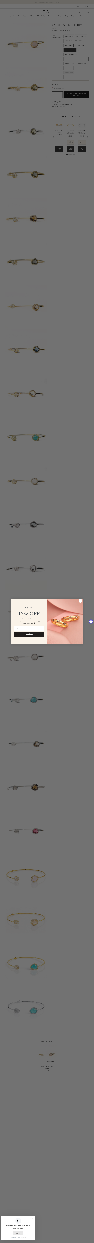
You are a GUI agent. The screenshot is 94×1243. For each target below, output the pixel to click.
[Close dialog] (80, 601)
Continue (29, 634)
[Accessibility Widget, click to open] (91, 621)
